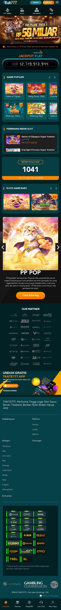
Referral (35, 434)
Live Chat (41, 606)
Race (51, 13)
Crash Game (7, 470)
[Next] (54, 77)
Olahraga (5, 465)
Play (39, 56)
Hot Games (7, 13)
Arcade (5, 475)
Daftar (48, 2)
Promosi (35, 425)
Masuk (35, 2)
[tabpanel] (30, 30)
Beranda (6, 606)
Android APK (12, 385)
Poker (4, 480)
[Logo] (10, 2)
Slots (22, 13)
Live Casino (37, 13)
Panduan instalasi (10, 390)
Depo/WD (29, 606)
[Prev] (49, 77)
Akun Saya (53, 606)
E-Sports (5, 485)
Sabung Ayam (7, 489)
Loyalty (35, 429)
